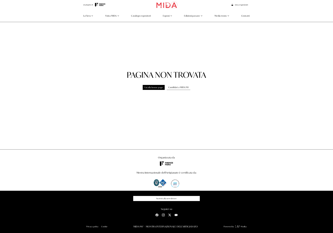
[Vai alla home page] (166, 5)
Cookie (104, 226)
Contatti (245, 15)
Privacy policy (92, 226)
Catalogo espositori (141, 15)
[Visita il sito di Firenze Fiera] (100, 5)
